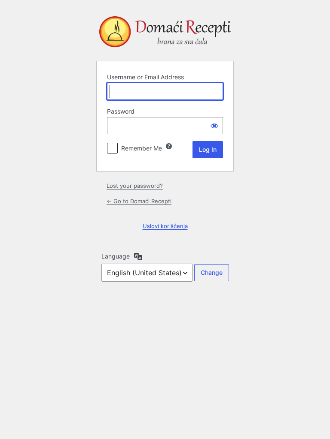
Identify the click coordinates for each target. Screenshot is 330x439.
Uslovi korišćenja (165, 226)
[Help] (169, 146)
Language (115, 256)
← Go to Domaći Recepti (139, 201)
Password (120, 111)
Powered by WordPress (165, 33)
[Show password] (214, 125)
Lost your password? (135, 185)
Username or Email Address (145, 77)
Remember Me (141, 148)
